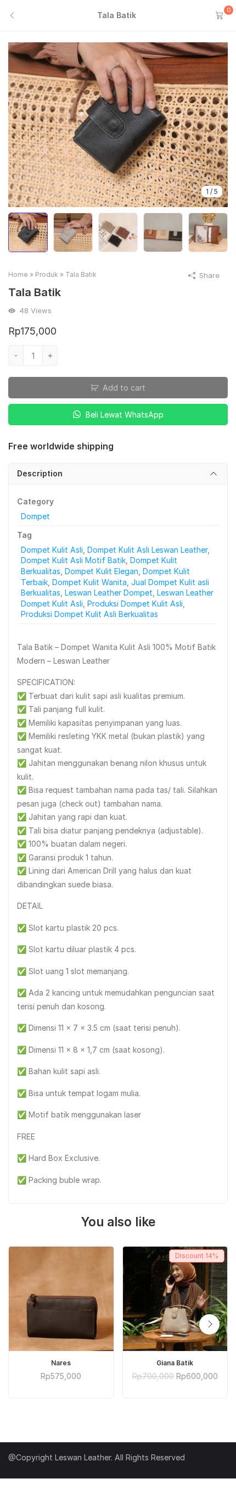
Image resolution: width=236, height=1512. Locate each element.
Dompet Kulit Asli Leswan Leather (147, 549)
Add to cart (124, 387)
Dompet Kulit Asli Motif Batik (73, 560)
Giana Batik (174, 1363)
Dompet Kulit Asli (52, 549)
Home (18, 274)
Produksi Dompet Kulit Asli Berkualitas (89, 614)
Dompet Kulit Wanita (89, 582)
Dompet (35, 516)
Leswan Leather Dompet (109, 592)
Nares (61, 1363)
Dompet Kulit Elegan (101, 571)
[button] (209, 1324)
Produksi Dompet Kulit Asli (135, 603)
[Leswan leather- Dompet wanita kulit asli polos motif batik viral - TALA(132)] (118, 124)
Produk (46, 274)
